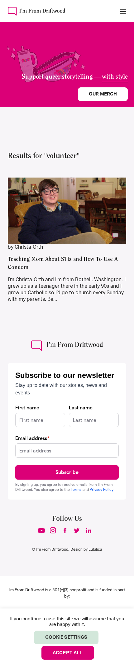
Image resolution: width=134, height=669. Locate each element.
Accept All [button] (68, 653)
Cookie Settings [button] (66, 637)
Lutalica (95, 549)
